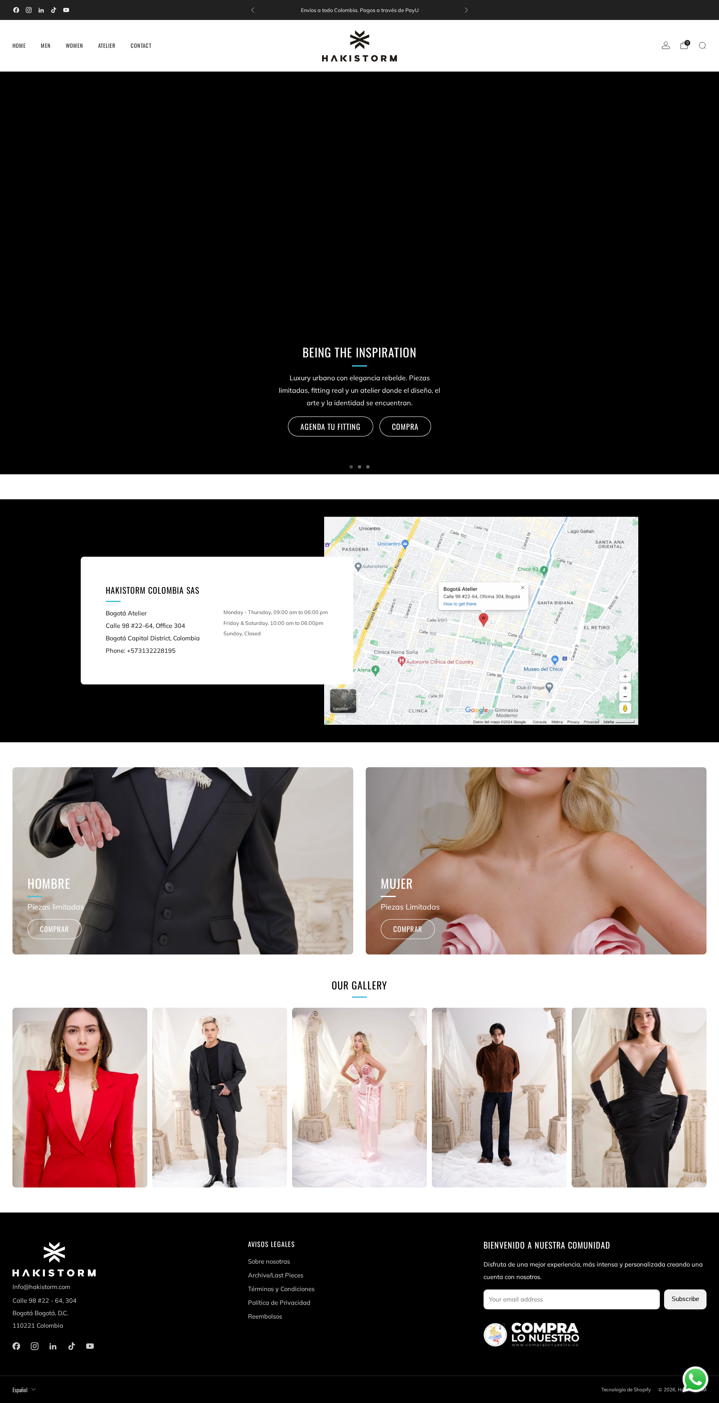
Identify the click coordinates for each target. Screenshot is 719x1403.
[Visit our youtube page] (66, 10)
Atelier (107, 45)
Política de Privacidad (279, 1302)
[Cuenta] (666, 45)
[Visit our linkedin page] (41, 10)
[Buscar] (702, 45)
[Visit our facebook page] (16, 10)
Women (74, 45)
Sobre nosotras (269, 1261)
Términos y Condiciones (281, 1289)
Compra (405, 426)
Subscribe (685, 1299)
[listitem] (359, 9)
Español (19, 1390)
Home (19, 45)
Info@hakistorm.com (41, 1287)
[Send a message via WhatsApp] (695, 1379)
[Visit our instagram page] (28, 10)
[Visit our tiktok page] (53, 10)
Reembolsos (265, 1316)
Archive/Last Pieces (275, 1275)
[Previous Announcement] (252, 10)
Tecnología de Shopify (626, 1389)
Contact (141, 45)
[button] (351, 466)
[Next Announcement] (466, 10)
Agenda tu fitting (330, 426)
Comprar (54, 929)
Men (46, 45)
